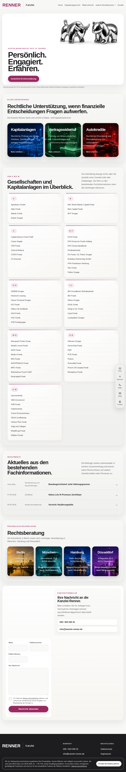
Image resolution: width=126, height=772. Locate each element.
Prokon (70, 359)
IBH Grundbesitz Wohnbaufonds (81, 291)
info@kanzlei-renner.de (71, 629)
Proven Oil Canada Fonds (78, 368)
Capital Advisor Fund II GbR (22, 237)
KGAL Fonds (73, 305)
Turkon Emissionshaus (20, 413)
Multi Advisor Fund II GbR (21, 372)
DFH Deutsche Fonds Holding (80, 241)
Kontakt (121, 5)
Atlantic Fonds (16, 214)
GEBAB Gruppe (17, 291)
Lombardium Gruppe (76, 318)
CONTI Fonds (16, 255)
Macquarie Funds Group (21, 341)
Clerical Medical (17, 250)
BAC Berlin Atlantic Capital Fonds (81, 205)
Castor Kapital (16, 241)
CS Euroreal (16, 259)
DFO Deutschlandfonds (77, 246)
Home (60, 5)
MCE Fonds (16, 350)
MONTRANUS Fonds (20, 363)
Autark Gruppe (17, 218)
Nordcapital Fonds (18, 377)
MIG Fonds (15, 359)
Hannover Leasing (18, 296)
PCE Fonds (72, 355)
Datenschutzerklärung (79, 766)
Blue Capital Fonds (75, 209)
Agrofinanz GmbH (18, 205)
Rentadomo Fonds (75, 372)
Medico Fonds (16, 355)
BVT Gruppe (73, 214)
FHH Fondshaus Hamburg (78, 263)
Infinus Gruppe (73, 300)
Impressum (106, 754)
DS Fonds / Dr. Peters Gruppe (80, 255)
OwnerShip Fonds (75, 346)
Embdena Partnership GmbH (79, 259)
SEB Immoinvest (18, 400)
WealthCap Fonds (18, 431)
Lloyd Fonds (73, 313)
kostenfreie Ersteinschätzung (23, 79)
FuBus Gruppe (73, 272)
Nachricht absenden (28, 709)
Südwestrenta (16, 409)
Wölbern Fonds (17, 435)
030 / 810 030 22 (67, 622)
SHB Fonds (15, 404)
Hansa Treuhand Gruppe (21, 300)
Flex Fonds (72, 268)
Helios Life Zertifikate (19, 309)
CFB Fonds (15, 246)
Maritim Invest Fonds (19, 346)
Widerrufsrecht (88, 5)
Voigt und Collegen (18, 426)
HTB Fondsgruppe (18, 322)
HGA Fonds (15, 313)
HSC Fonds (15, 318)
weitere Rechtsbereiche (105, 5)
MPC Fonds (16, 368)
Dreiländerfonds (74, 250)
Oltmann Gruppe (74, 341)
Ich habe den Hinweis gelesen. (108, 764)
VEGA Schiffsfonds (18, 418)
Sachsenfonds (17, 396)
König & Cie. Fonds (75, 309)
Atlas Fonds (16, 209)
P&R (69, 350)
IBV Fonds (72, 296)
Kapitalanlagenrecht (72, 5)
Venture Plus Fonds (19, 422)
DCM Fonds (73, 237)
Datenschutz (106, 749)
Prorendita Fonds (74, 363)
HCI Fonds (15, 305)
